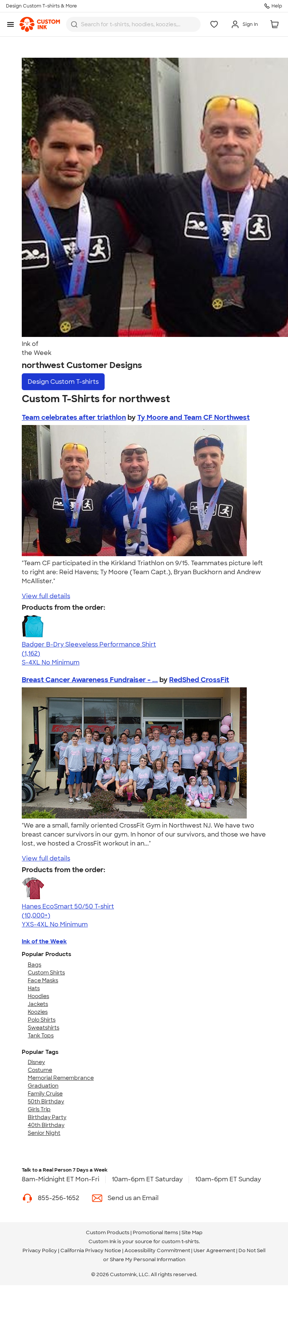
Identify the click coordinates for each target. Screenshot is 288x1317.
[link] (40, 24)
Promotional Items (155, 1232)
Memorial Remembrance (61, 1078)
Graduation (43, 1085)
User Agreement (214, 1250)
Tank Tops (41, 1035)
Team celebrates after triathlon (74, 417)
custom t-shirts (180, 1241)
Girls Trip (39, 1109)
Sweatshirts (43, 1027)
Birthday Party (47, 1117)
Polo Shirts (42, 1019)
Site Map (192, 1232)
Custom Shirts (46, 972)
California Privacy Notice (90, 1250)
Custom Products (107, 1232)
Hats (34, 988)
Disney (36, 1062)
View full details (46, 596)
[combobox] (133, 24)
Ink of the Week (44, 941)
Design (63, 382)
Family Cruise (45, 1093)
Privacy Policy (39, 1250)
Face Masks (43, 980)
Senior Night (44, 1133)
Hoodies (38, 996)
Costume (40, 1070)
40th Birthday (46, 1125)
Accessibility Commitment (157, 1250)
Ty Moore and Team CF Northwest (193, 417)
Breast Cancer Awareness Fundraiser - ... (90, 679)
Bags (34, 964)
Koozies (38, 1012)
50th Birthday (46, 1101)
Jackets (38, 1004)
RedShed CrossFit (199, 679)
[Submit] (74, 24)
